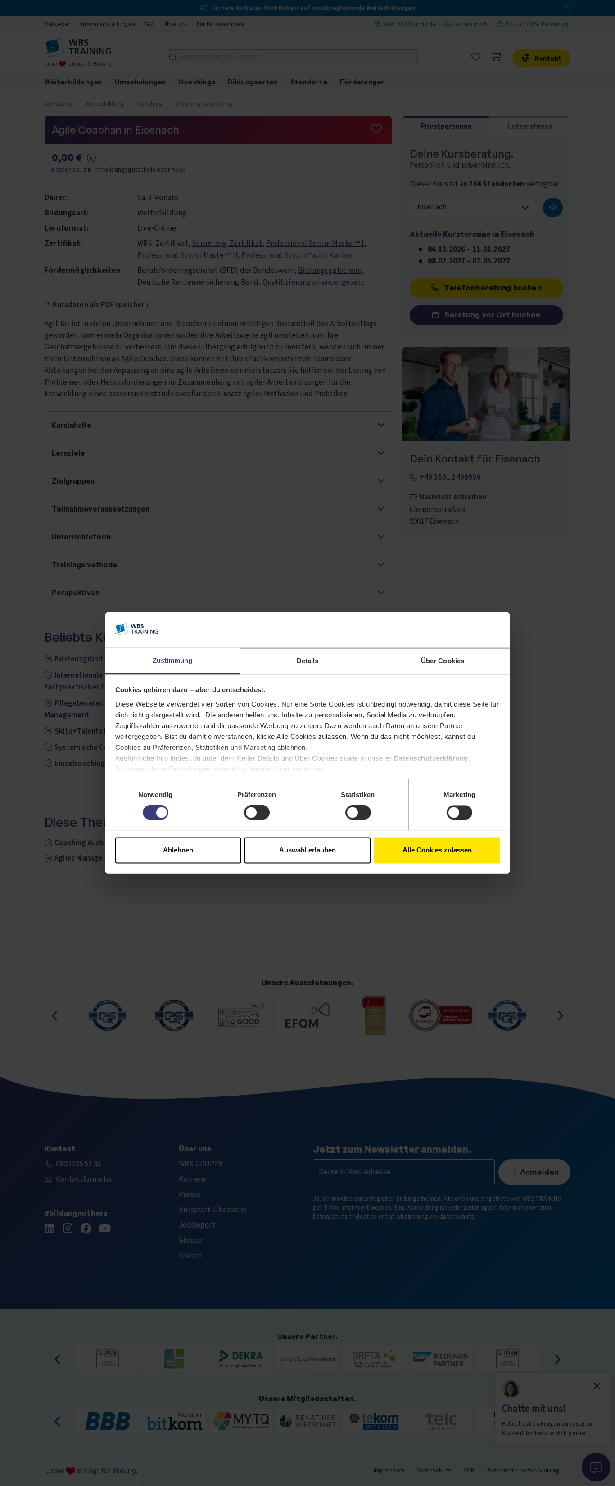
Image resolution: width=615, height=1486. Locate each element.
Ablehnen (178, 850)
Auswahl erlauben (307, 850)
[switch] (257, 813)
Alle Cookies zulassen (437, 850)
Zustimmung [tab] (173, 660)
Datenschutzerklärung (431, 758)
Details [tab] (308, 661)
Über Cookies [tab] (442, 661)
